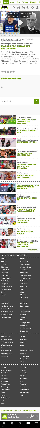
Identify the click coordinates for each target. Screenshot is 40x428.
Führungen (23, 384)
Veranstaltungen (6, 370)
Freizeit (4, 367)
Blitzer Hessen (24, 309)
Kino (18, 2)
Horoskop (5, 336)
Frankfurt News (25, 264)
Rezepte (3, 376)
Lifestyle (33, 2)
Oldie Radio (4, 275)
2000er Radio (5, 270)
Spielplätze (4, 373)
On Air (22, 336)
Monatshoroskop (6, 348)
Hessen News (24, 261)
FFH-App (23, 370)
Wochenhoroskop (6, 345)
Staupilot (23, 7)
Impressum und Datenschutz (11, 410)
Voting (22, 362)
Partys (3, 403)
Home (4, 426)
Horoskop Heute (6, 339)
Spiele (3, 392)
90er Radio (4, 267)
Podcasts (23, 353)
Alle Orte (23, 295)
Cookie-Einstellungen (29, 410)
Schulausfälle (24, 331)
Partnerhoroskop (6, 353)
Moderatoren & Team (26, 350)
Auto (12, 2)
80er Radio (4, 264)
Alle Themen (24, 297)
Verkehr (23, 303)
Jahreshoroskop (6, 350)
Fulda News (23, 284)
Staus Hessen (24, 306)
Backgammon (5, 398)
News (22, 258)
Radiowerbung (24, 389)
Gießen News (24, 281)
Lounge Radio (5, 284)
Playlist (18, 7)
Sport (6, 2)
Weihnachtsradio (6, 286)
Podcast (20, 426)
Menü (36, 426)
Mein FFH (37, 7)
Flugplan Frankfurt (25, 328)
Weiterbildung (24, 392)
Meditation (4, 378)
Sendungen (23, 339)
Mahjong (4, 395)
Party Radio (4, 281)
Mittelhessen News (7, 311)
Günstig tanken (25, 323)
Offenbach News (25, 278)
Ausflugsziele (5, 381)
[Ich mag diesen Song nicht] (36, 416)
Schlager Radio (5, 278)
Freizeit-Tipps (5, 384)
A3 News (23, 314)
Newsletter (23, 373)
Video (3, 39)
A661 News (24, 320)
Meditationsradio (6, 289)
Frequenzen (23, 378)
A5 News (23, 317)
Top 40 (3, 292)
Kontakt (22, 376)
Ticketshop (4, 387)
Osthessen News (6, 309)
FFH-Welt (24, 367)
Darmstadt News (25, 275)
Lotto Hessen (5, 389)
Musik (12, 426)
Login (21, 395)
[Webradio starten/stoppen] (32, 416)
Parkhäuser (23, 325)
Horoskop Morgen (7, 342)
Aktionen (23, 342)
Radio (3, 258)
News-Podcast (24, 356)
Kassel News (24, 272)
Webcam (32, 7)
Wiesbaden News (25, 267)
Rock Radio (4, 272)
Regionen (5, 303)
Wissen (25, 2)
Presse (22, 387)
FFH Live (4, 261)
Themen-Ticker (25, 359)
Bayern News (24, 286)
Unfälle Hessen (25, 311)
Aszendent (4, 356)
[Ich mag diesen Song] (27, 416)
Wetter (28, 7)
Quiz (2, 401)
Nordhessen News (7, 306)
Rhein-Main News (6, 314)
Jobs (21, 381)
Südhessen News (6, 317)
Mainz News (24, 270)
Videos (22, 345)
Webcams (23, 348)
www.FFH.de (14, 255)
